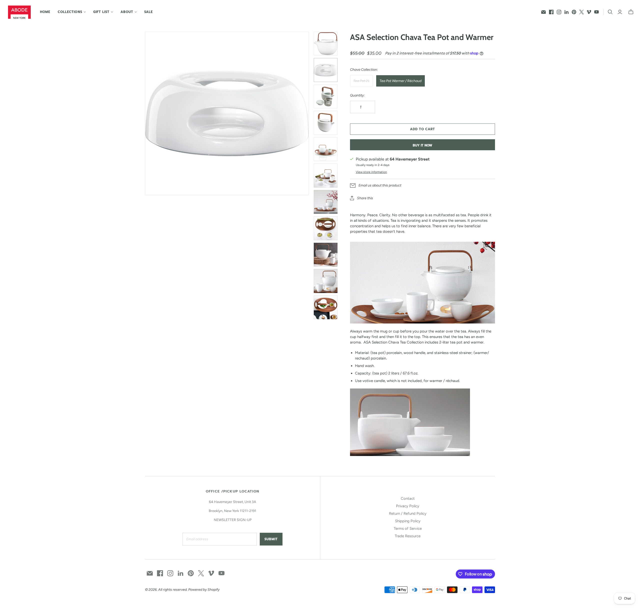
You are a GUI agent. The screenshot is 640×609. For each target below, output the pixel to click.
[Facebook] (551, 12)
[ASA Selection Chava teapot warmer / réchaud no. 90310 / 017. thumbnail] (326, 70)
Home (45, 12)
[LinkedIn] (566, 12)
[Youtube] (596, 12)
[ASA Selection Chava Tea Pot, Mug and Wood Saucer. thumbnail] (326, 255)
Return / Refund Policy (407, 513)
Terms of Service (408, 528)
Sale (148, 12)
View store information (371, 172)
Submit (271, 539)
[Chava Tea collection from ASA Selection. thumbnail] (326, 202)
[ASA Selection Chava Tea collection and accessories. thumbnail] (326, 228)
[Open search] (610, 12)
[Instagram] (559, 12)
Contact (408, 498)
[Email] (543, 12)
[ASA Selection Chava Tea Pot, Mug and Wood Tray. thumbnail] (326, 149)
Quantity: (357, 95)
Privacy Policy (407, 506)
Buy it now (422, 145)
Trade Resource (407, 536)
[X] (581, 12)
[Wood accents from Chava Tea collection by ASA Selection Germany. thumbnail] (326, 308)
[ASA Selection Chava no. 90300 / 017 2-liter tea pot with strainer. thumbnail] (326, 123)
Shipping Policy (407, 521)
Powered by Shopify (204, 590)
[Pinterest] (574, 12)
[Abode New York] (19, 12)
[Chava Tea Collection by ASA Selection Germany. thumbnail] (326, 281)
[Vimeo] (589, 12)
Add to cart (422, 129)
